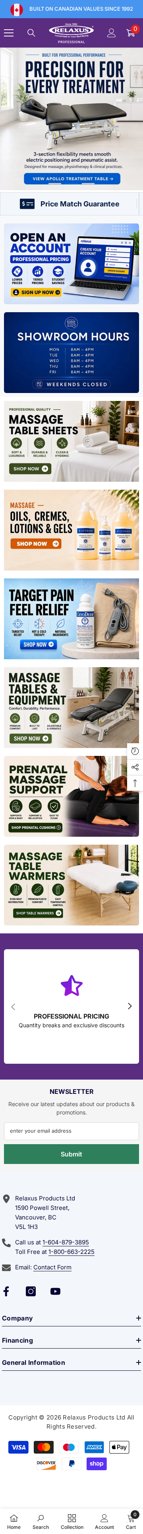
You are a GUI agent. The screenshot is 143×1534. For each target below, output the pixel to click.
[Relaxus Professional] (71, 263)
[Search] (31, 33)
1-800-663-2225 (71, 1251)
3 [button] (88, 183)
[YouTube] (55, 1291)
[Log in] (111, 33)
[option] (71, 119)
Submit (71, 1154)
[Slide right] (129, 1006)
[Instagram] (30, 1291)
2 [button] (71, 183)
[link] (41, 1521)
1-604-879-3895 (66, 1242)
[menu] (9, 33)
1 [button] (54, 183)
